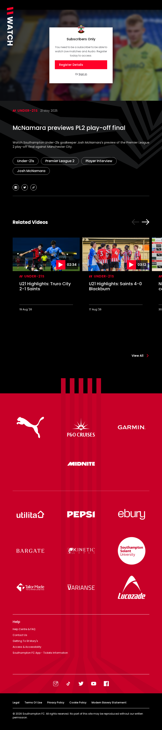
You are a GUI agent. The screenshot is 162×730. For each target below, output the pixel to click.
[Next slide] (145, 222)
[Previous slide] (135, 222)
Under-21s (28, 110)
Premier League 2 (59, 161)
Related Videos (30, 222)
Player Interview (99, 161)
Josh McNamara (31, 170)
